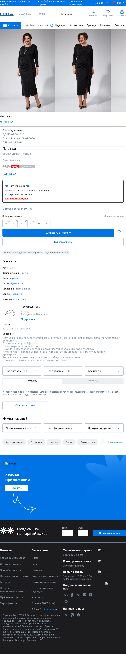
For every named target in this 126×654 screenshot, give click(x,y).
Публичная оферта (11, 597)
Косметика (76, 25)
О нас (35, 557)
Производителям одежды (42, 590)
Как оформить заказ (59, 428)
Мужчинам (25, 13)
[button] (119, 232)
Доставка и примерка (19, 428)
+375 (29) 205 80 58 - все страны (51, 3)
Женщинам (7, 13)
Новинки (105, 25)
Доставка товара (11, 564)
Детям (40, 13)
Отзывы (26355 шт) (43, 603)
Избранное (108, 16)
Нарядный (16, 294)
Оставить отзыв (25, 405)
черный (14, 278)
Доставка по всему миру (76, 3)
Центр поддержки (99, 428)
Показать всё (115, 442)
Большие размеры (14, 442)
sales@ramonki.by (73, 565)
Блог (34, 564)
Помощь (119, 25)
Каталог (13, 25)
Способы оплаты (10, 570)
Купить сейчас (63, 242)
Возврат (5, 582)
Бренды (91, 25)
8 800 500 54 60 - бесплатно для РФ (15, 3)
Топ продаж (36, 442)
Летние (69, 442)
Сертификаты (8, 603)
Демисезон (17, 283)
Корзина (122, 16)
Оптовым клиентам (44, 582)
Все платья (95, 371)
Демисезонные (87, 442)
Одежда (60, 25)
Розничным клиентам (45, 576)
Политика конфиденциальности (13, 590)
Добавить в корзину (58, 232)
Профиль (93, 16)
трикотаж (21, 299)
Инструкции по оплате (14, 576)
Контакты (37, 597)
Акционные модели (16, 198)
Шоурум (37, 570)
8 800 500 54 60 (73, 554)
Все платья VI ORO (17, 371)
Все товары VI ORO (58, 371)
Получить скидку (109, 533)
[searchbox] (39, 25)
